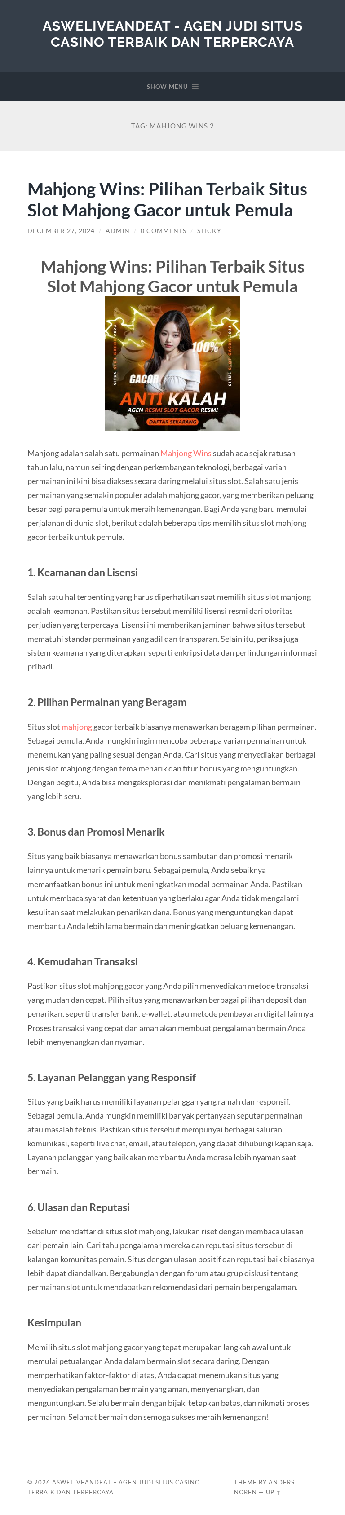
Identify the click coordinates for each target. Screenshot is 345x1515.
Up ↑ (273, 1492)
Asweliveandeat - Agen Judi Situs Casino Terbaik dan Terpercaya (173, 34)
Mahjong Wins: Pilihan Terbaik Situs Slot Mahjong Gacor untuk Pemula (167, 199)
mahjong (77, 726)
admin (118, 230)
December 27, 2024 (61, 230)
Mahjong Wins (186, 453)
